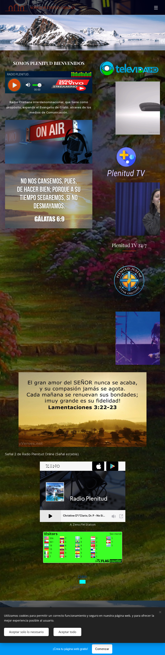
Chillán (82, 576)
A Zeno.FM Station (83, 525)
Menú (156, 7)
